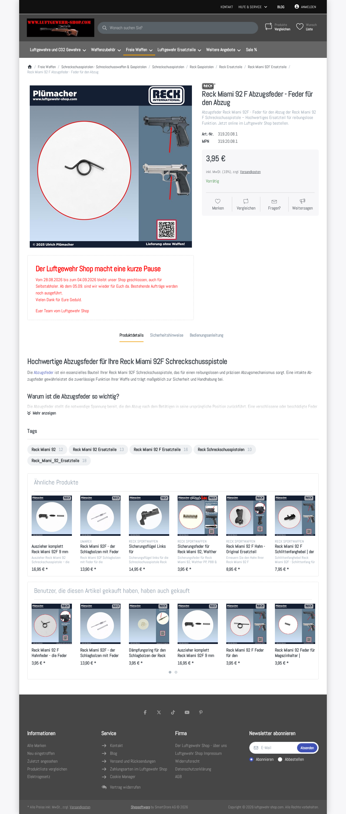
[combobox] (178, 28)
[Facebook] (145, 712)
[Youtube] (187, 712)
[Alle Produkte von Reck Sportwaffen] (208, 86)
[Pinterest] (201, 712)
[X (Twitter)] (159, 712)
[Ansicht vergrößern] (110, 166)
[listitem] (110, 166)
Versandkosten (250, 171)
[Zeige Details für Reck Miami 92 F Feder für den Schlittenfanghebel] (246, 624)
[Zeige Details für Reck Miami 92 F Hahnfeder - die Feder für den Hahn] (52, 624)
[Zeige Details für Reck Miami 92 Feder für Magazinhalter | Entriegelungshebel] (295, 624)
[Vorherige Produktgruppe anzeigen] (34, 639)
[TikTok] (173, 712)
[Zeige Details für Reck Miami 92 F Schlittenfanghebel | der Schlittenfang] (295, 516)
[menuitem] (57, 50)
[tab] (131, 335)
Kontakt (227, 7)
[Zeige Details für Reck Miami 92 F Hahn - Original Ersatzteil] (246, 516)
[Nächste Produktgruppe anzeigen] (312, 639)
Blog (280, 7)
